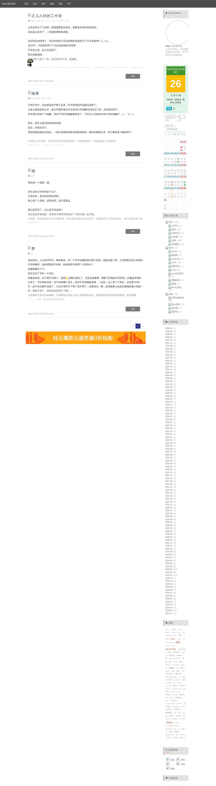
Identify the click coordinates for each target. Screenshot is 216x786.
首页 (26, 3)
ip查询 (169, 652)
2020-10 (169, 513)
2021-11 (169, 475)
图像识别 (176, 280)
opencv (182, 737)
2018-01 (169, 610)
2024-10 (169, 372)
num (169, 688)
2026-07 (169, 328)
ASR (173, 671)
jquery (176, 719)
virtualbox (176, 665)
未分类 (175, 308)
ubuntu (179, 697)
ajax (184, 632)
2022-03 (169, 463)
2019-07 (169, 557)
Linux (175, 270)
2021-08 (169, 484)
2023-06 (169, 419)
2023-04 (169, 425)
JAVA (175, 262)
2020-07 (169, 522)
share (172, 667)
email (167, 671)
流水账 (175, 237)
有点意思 (176, 304)
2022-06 (169, 455)
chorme (168, 686)
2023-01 (169, 434)
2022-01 (169, 469)
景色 (176, 732)
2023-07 (169, 416)
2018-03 (169, 604)
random (182, 719)
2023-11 (169, 405)
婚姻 (171, 732)
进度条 (169, 709)
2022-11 (169, 440)
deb (167, 629)
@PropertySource (171, 677)
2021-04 (169, 496)
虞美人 (172, 716)
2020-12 (169, 508)
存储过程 (177, 709)
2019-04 (169, 566)
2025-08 (169, 349)
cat (177, 723)
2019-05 (169, 563)
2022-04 (169, 460)
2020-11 (169, 510)
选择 (180, 635)
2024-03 (169, 393)
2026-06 (169, 331)
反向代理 (181, 649)
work (167, 645)
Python (175, 251)
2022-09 (169, 446)
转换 (178, 671)
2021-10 (169, 478)
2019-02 (169, 572)
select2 (168, 665)
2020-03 (169, 534)
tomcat (174, 632)
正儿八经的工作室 (47, 16)
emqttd (183, 734)
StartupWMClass (175, 658)
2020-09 (169, 516)
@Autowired (170, 734)
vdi (174, 683)
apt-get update (172, 635)
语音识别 (176, 266)
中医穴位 (176, 233)
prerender (176, 706)
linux (170, 722)
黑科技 (175, 312)
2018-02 (169, 607)
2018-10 (169, 584)
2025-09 (169, 346)
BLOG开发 (177, 287)
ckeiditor (183, 677)
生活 (35, 3)
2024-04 (169, 390)
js (170, 661)
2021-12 (169, 472)
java (174, 638)
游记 (174, 229)
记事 (174, 240)
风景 (184, 680)
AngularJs (170, 642)
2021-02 (169, 502)
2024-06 (169, 384)
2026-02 (169, 337)
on (179, 729)
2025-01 (169, 364)
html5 (167, 632)
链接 (52, 3)
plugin (169, 683)
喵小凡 (178, 674)
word (184, 652)
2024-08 (169, 378)
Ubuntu (175, 694)
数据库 (175, 255)
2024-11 (169, 369)
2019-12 (169, 543)
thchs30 (175, 737)
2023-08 (169, 413)
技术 (43, 3)
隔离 (35, 93)
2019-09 (169, 552)
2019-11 (169, 546)
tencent (180, 703)
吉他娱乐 (176, 244)
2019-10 (169, 549)
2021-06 (169, 490)
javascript (176, 259)
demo (169, 719)
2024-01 (169, 399)
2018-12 (169, 578)
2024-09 (169, 375)
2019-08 (169, 555)
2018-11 (169, 581)
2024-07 (169, 381)
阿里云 (175, 686)
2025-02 (169, 361)
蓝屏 (174, 629)
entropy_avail (170, 703)
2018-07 (169, 593)
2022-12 (169, 437)
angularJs (169, 729)
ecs (179, 691)
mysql (168, 694)
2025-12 (169, 340)
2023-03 (169, 428)
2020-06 (169, 525)
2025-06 (169, 352)
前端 (174, 284)
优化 (169, 737)
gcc (179, 632)
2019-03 (169, 569)
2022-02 (169, 466)
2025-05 (169, 355)
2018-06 (169, 596)
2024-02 (169, 396)
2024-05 (169, 387)
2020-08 (169, 519)
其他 (60, 3)
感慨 (178, 642)
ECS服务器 (171, 655)
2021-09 (169, 481)
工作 (180, 639)
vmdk (175, 662)
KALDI (182, 686)
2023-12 (169, 402)
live (175, 729)
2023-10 (169, 408)
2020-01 (169, 540)
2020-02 (169, 537)
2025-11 (169, 343)
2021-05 (169, 493)
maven (174, 700)
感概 (181, 662)
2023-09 (169, 411)
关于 (69, 3)
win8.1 (173, 691)
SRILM (178, 680)
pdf (177, 734)
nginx (171, 697)
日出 (180, 713)
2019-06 (169, 560)
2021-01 (169, 505)
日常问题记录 (178, 298)
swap (167, 700)
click (173, 645)
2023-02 (169, 431)
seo (177, 668)
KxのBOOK (9, 3)
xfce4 (183, 706)
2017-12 (169, 613)
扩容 (179, 683)
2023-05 (169, 422)
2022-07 (169, 452)
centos (180, 655)
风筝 (183, 668)
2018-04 (169, 602)
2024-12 (169, 366)
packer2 (175, 688)
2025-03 (169, 358)
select (180, 629)
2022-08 (169, 449)
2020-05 (169, 528)
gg (183, 729)
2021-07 (169, 487)
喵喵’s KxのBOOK (173, 46)
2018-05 (169, 599)
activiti (169, 712)
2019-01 (169, 575)
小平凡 (175, 226)
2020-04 (169, 531)
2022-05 (169, 458)
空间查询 (177, 652)
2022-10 (169, 443)
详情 (133, 76)
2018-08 (169, 590)
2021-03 (169, 499)
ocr (184, 639)
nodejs (179, 716)
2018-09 (169, 587)
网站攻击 (170, 680)
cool (183, 671)
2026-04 (169, 334)
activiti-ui (169, 674)
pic (180, 688)
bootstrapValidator (172, 726)
